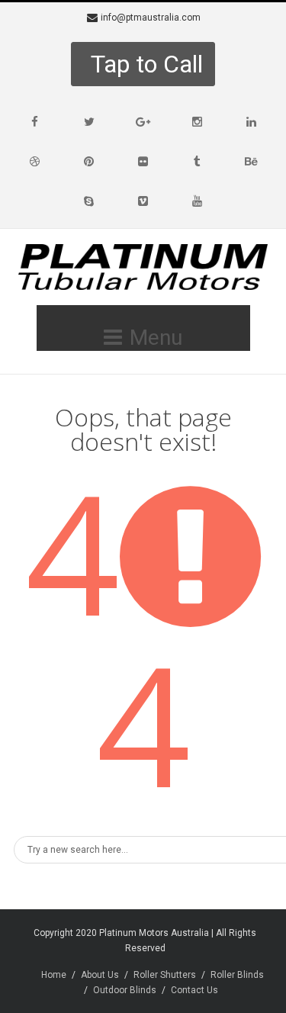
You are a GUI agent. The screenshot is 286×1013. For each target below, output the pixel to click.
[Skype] (89, 201)
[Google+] (143, 122)
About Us (100, 975)
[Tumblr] (197, 161)
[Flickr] (143, 161)
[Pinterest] (89, 161)
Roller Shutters (164, 975)
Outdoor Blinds (124, 990)
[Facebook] (35, 122)
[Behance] (251, 161)
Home (53, 975)
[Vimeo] (143, 201)
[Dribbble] (35, 161)
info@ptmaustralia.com (151, 17)
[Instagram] (197, 122)
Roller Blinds (237, 975)
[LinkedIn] (251, 122)
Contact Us (194, 990)
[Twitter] (89, 122)
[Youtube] (197, 201)
